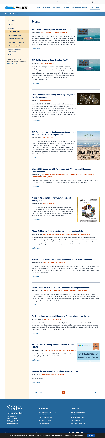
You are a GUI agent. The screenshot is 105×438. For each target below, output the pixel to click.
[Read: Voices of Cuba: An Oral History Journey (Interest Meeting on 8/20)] (88, 211)
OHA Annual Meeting (15, 35)
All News (10, 55)
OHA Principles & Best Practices (47, 412)
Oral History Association (15, 413)
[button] (57, 2)
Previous (38, 392)
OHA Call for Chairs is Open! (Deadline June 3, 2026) (52, 29)
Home (7, 14)
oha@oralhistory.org (12, 63)
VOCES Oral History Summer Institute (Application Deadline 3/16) (58, 231)
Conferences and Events (16, 39)
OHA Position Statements (78, 423)
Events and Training (14, 32)
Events (12, 14)
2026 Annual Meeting (84, 2)
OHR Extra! (11, 28)
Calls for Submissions (87, 175)
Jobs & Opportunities (44, 423)
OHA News (11, 24)
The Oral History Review (45, 417)
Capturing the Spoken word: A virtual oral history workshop (55, 371)
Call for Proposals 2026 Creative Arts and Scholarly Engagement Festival (61, 288)
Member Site (97, 2)
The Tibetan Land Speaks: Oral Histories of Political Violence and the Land (61, 316)
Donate (62, 2)
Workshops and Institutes (16, 42)
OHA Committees (75, 420)
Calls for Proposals (14, 46)
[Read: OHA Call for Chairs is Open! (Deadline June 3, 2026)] (88, 34)
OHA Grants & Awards (45, 420)
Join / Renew (95, 8)
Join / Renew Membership (78, 412)
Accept (91, 435)
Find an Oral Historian (72, 2)
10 (74, 392)
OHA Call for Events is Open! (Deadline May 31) (50, 60)
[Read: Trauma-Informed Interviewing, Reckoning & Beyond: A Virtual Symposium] (88, 99)
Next (95, 392)
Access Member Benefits (78, 417)
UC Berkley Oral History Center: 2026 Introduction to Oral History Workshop (62, 259)
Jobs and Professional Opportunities (14, 50)
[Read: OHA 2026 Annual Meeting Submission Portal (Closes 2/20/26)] (88, 357)
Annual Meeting (75, 415)
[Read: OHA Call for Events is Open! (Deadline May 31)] (88, 65)
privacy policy (63, 435)
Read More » (36, 49)
